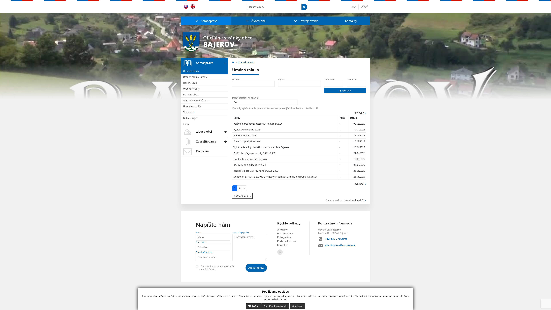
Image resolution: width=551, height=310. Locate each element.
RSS (356, 113)
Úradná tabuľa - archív (195, 77)
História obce (285, 233)
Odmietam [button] (297, 306)
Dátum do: (352, 79)
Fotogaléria (284, 237)
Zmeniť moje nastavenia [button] (275, 306)
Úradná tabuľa (191, 71)
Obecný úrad (190, 82)
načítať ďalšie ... (242, 195)
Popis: (281, 79)
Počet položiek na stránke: (245, 97)
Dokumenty (189, 118)
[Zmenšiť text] (355, 6)
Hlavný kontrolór (192, 106)
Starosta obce (190, 94)
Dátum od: (329, 79)
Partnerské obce (287, 241)
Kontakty (351, 21)
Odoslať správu (256, 267)
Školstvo (188, 112)
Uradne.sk (356, 200)
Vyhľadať (346, 90)
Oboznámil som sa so (216, 268)
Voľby (186, 124)
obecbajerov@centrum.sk (340, 245)
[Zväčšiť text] (364, 6)
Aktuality (282, 229)
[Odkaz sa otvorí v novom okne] (280, 252)
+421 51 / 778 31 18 (336, 239)
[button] (206, 21)
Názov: (235, 79)
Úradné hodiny (191, 88)
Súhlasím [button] (253, 306)
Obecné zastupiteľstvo (195, 100)
